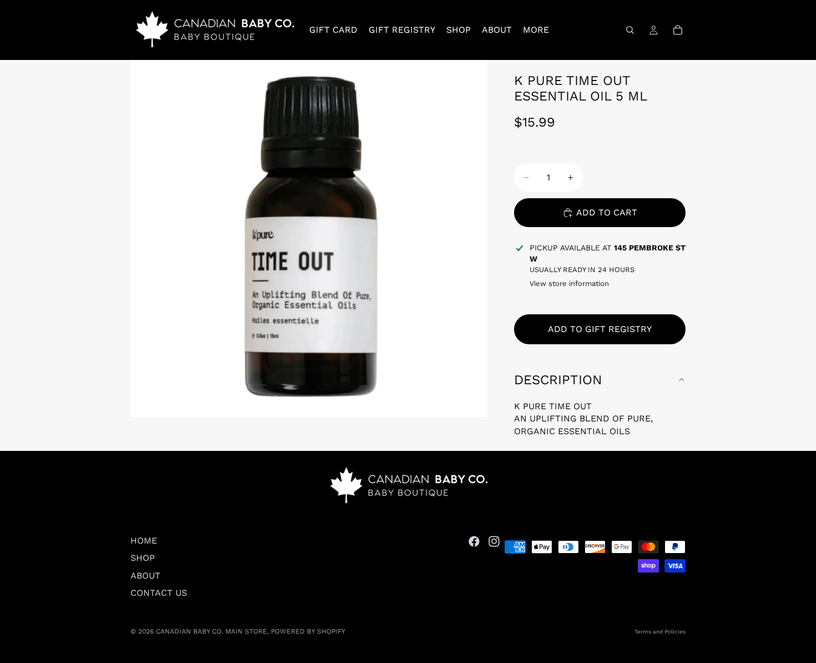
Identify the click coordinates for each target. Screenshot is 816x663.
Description (558, 380)
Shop (142, 557)
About (145, 575)
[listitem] (536, 30)
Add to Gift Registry (600, 329)
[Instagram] (494, 541)
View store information (569, 283)
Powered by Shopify (308, 631)
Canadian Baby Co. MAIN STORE (211, 631)
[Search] (630, 30)
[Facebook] (474, 541)
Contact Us (158, 592)
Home (143, 540)
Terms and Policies (660, 632)
